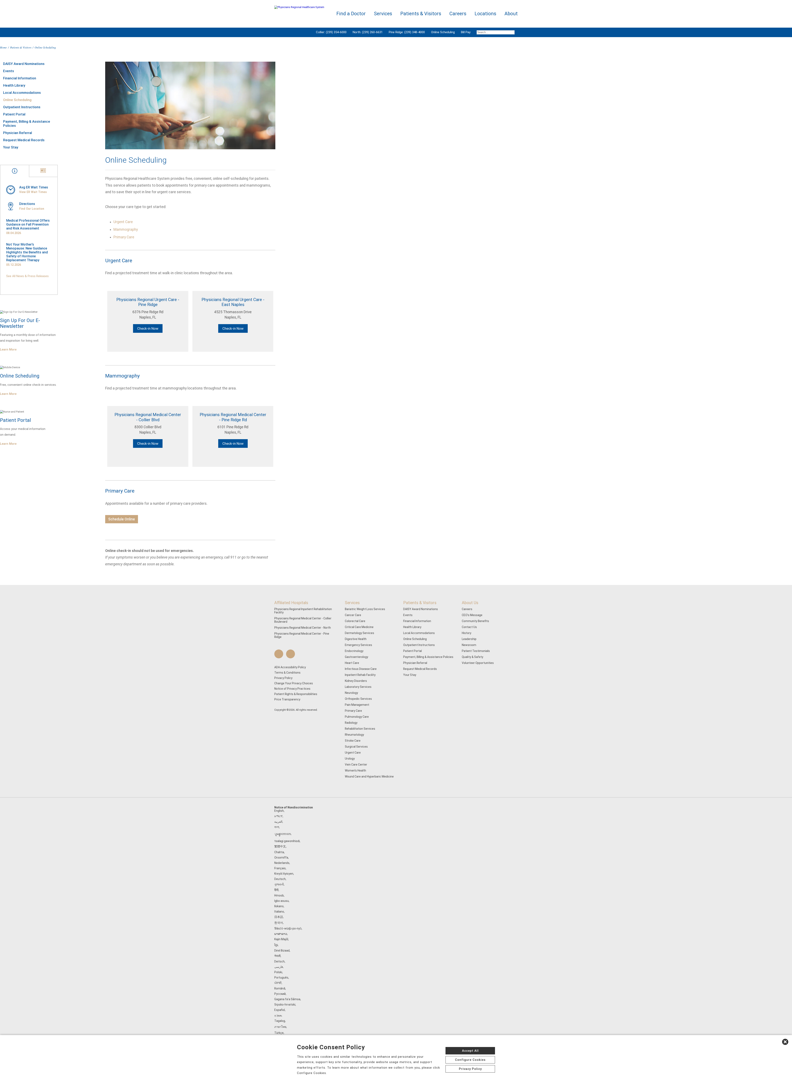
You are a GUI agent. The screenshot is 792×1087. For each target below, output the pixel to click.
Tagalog (279, 1020)
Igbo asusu (281, 900)
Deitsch (279, 961)
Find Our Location (31, 208)
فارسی (278, 966)
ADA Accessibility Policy (290, 667)
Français (280, 868)
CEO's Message (472, 615)
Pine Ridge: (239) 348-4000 (407, 32)
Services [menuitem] (383, 13)
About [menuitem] (511, 13)
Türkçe (279, 1032)
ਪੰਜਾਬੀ (278, 983)
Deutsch (280, 879)
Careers (467, 609)
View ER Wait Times (33, 192)
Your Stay (10, 147)
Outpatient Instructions (21, 107)
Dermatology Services (359, 633)
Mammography (125, 229)
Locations (485, 13)
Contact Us (469, 627)
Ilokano (279, 906)
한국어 (278, 922)
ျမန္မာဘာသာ (282, 833)
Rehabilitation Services (360, 728)
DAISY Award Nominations (24, 64)
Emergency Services (358, 645)
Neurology (351, 692)
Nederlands (281, 863)
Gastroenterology (356, 657)
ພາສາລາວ (280, 933)
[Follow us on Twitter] (290, 653)
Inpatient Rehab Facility (360, 674)
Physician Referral (17, 133)
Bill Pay (465, 32)
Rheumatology (354, 734)
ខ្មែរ (276, 945)
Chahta (279, 852)
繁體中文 (280, 846)
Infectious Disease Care (361, 669)
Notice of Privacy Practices (292, 688)
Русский (280, 993)
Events (8, 71)
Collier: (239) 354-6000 (331, 32)
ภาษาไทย (280, 1026)
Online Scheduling (443, 32)
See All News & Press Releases (27, 276)
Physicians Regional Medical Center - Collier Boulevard (302, 620)
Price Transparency (287, 699)
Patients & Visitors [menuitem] (420, 13)
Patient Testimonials (476, 651)
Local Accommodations (22, 93)
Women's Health (355, 770)
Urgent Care (123, 222)
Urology (350, 758)
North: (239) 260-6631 (368, 32)
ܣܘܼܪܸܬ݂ (278, 1015)
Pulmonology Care (357, 716)
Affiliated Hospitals (291, 602)
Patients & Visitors (20, 47)
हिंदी (276, 890)
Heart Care (352, 663)
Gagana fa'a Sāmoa (287, 999)
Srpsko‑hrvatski (284, 1004)
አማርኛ (278, 816)
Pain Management (357, 704)
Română (279, 988)
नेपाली (277, 956)
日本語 (278, 917)
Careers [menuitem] (457, 13)
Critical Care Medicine (359, 627)
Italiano (279, 911)
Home (3, 47)
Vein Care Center (356, 764)
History (466, 633)
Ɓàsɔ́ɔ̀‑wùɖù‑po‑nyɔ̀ (288, 928)
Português (281, 977)
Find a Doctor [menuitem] (351, 13)
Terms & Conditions (287, 672)
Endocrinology (354, 651)
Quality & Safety (472, 657)
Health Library (14, 85)
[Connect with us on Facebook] (278, 653)
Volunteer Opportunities (478, 663)
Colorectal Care (355, 621)
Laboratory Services (358, 686)
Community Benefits (475, 621)
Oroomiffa (281, 857)
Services (352, 602)
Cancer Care (353, 615)
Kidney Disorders (356, 680)
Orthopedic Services (358, 698)
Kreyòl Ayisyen (283, 873)
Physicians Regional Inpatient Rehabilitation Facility (303, 610)
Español (279, 1010)
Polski (278, 972)
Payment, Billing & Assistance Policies (26, 123)
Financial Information (19, 78)
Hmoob (279, 895)
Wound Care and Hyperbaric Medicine (369, 776)
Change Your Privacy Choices (293, 683)
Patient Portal (14, 114)
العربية (278, 821)
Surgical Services (356, 746)
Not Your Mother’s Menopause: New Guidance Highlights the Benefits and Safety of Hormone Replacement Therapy (27, 252)
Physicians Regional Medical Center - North (302, 627)
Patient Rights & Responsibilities (295, 694)
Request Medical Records (24, 140)
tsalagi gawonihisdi (287, 841)
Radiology (351, 722)
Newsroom (469, 645)
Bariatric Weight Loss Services (365, 609)
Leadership (469, 639)
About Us (470, 602)
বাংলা (276, 827)
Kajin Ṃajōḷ (281, 939)
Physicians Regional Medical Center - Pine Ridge (301, 635)
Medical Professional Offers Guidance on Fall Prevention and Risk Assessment (28, 224)
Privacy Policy (283, 678)
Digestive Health (356, 639)
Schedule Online (121, 519)
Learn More (8, 349)
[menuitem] (496, 32)
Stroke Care (353, 740)
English (279, 810)
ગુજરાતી (279, 884)
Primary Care (123, 237)
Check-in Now (147, 328)
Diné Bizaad (282, 950)
